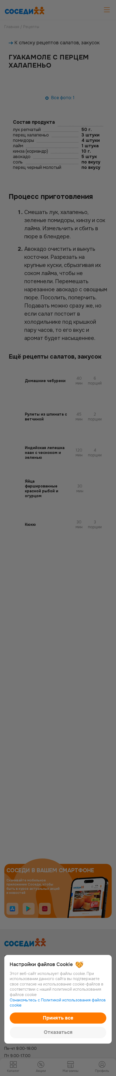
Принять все (58, 1018)
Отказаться (58, 1032)
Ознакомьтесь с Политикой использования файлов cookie (58, 1003)
